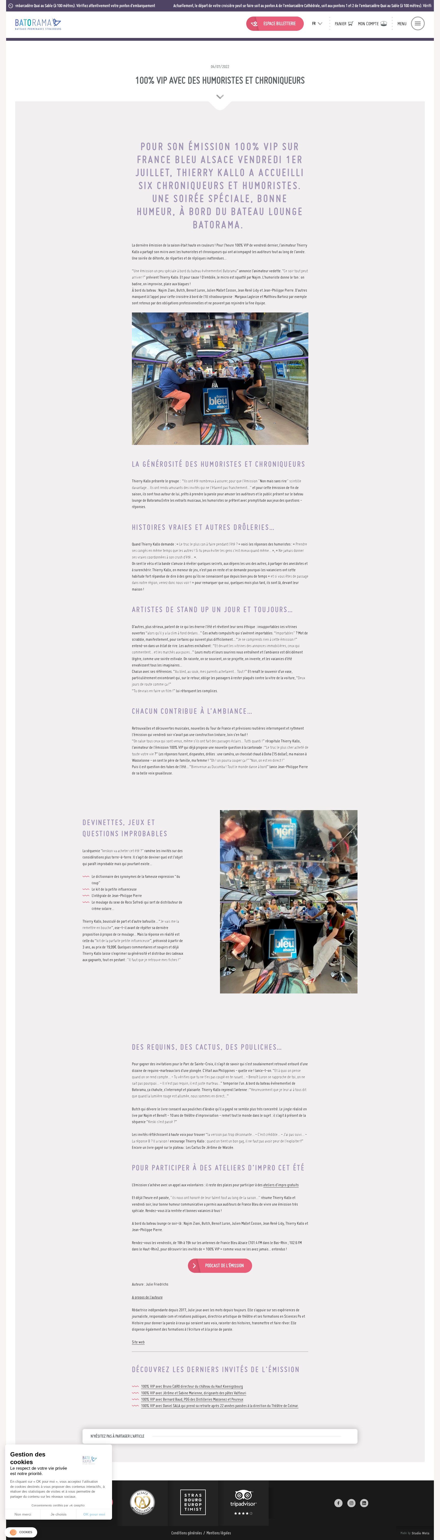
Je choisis (58, 1514)
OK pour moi (94, 1514)
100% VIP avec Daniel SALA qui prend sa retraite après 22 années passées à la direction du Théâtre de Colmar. (219, 1405)
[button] (21, 1532)
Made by (409, 1533)
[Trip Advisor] (243, 1503)
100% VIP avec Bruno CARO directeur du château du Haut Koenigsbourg (192, 1386)
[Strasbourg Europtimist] (193, 1503)
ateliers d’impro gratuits (281, 1184)
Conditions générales (186, 1532)
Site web (138, 1341)
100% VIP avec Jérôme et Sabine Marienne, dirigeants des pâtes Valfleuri (193, 1392)
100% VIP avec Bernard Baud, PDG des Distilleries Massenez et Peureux (192, 1399)
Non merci (23, 1514)
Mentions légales (219, 1532)
